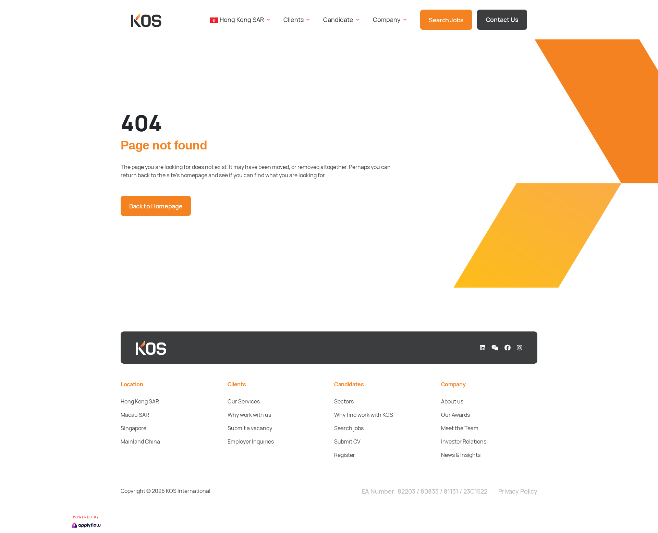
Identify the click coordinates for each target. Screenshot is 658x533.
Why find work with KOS (363, 415)
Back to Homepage (155, 206)
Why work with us (249, 415)
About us (452, 401)
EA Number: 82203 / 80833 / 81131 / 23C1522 (424, 491)
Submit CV (347, 441)
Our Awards (455, 415)
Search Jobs (446, 20)
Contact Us (502, 19)
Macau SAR (135, 415)
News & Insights (460, 455)
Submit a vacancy (250, 428)
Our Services (244, 401)
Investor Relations (463, 441)
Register (344, 455)
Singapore (133, 428)
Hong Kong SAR (140, 401)
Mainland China (140, 441)
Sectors (344, 401)
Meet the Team (459, 428)
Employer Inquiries (251, 441)
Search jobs (349, 428)
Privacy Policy (517, 491)
